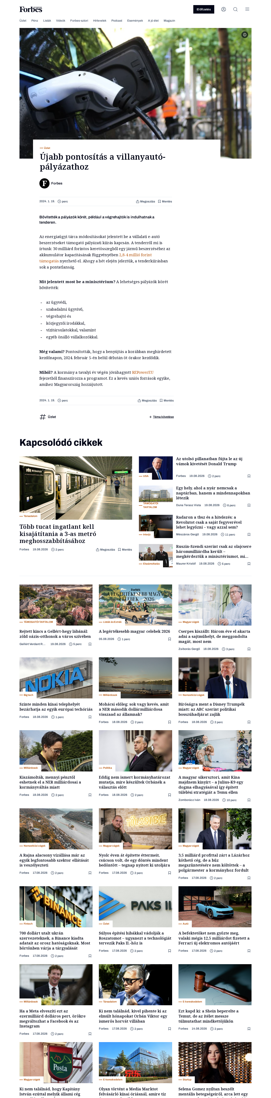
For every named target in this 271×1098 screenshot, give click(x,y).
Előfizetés (204, 9)
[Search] (235, 9)
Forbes (24, 549)
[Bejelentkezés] (223, 9)
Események (135, 20)
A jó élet (153, 20)
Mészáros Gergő (187, 534)
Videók (60, 20)
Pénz (34, 20)
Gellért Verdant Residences (33, 644)
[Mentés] (249, 476)
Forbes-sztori (79, 20)
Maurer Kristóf (186, 563)
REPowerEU (142, 372)
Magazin (169, 20)
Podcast (116, 20)
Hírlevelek (99, 20)
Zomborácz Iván (189, 800)
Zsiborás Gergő (189, 649)
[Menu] (247, 9)
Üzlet (22, 20)
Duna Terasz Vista (188, 505)
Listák (47, 20)
